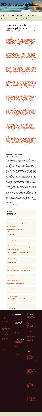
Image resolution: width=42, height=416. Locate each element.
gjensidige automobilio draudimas (20, 82)
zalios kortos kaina (27, 149)
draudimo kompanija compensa (17, 75)
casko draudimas (15, 54)
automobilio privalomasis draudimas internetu (24, 41)
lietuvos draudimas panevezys (18, 101)
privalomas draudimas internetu (29, 125)
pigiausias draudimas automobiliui (25, 116)
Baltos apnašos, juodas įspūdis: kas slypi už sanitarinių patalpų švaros (17, 250)
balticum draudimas (26, 45)
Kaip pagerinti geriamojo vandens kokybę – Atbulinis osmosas (16, 306)
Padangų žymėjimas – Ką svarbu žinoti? (12, 231)
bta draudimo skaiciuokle (31, 48)
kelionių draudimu (16, 164)
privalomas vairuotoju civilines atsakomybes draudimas (21, 127)
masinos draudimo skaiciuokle (28, 107)
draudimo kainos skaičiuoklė (31, 74)
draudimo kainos (24, 74)
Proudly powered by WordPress (10, 413)
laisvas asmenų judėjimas (30, 384)
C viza (31, 356)
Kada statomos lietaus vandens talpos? (13, 235)
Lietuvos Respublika (34, 397)
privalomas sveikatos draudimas (21, 126)
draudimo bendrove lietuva (19, 72)
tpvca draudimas (29, 139)
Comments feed (17, 356)
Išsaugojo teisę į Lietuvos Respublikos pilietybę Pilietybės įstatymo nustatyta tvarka (31, 374)
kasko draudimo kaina (18, 88)
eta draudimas (19, 81)
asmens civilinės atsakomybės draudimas (15, 31)
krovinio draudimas (20, 95)
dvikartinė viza (29, 357)
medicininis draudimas (26, 108)
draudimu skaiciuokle (9, 80)
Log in (16, 352)
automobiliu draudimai (19, 42)
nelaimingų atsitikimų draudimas (24, 112)
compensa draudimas (9, 59)
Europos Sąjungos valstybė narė (31, 361)
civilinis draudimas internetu (25, 57)
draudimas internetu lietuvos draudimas (16, 66)
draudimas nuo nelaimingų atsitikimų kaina (29, 69)
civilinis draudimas (18, 57)
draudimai (15, 60)
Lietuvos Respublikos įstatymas (31, 399)
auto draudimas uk (19, 33)
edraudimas (15, 81)
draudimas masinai (33, 68)
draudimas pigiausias (20, 70)
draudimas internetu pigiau (26, 66)
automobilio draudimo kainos (11, 40)
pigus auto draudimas (27, 118)
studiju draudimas (24, 137)
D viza (31, 357)
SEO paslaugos (10, 304)
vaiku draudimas (14, 145)
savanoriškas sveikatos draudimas (18, 136)
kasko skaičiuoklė (28, 89)
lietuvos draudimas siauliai (27, 101)
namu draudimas (31, 110)
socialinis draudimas (18, 137)
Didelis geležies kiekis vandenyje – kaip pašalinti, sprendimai (31, 326)
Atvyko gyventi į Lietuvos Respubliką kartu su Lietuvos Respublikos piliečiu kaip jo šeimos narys (31, 354)
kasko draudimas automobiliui (24, 86)
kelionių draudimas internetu (19, 93)
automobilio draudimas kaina (13, 38)
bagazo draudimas (20, 45)
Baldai (2, 12)
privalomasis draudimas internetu (18, 131)
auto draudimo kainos (25, 33)
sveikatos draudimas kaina (19, 138)
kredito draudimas (14, 95)
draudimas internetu (19, 65)
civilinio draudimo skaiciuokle (30, 56)
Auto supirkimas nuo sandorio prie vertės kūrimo (14, 221)
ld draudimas (11, 96)
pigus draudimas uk (8, 121)
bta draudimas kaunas (22, 47)
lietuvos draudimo (8, 103)
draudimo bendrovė (12, 72)
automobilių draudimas (26, 42)
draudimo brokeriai (15, 73)
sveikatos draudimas (30, 137)
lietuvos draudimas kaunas (30, 99)
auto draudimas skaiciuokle (12, 33)
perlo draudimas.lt (23, 114)
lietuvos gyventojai (29, 397)
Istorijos (2, 15)
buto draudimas (11, 52)
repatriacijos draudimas (9, 136)
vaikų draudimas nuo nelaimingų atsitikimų (24, 145)
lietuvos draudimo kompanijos (16, 103)
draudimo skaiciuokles (26, 79)
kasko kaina (24, 89)
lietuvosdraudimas (33, 103)
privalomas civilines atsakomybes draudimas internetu (21, 124)
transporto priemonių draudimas (11, 143)
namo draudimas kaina (25, 110)
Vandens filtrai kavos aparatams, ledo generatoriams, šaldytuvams (31, 330)
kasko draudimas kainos (19, 87)
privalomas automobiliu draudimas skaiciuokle (20, 123)
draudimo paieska (28, 76)
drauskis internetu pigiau (22, 80)
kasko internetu (19, 89)
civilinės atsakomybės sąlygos (21, 56)
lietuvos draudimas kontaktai (27, 100)
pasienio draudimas (28, 113)
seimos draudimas (11, 137)
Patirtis (30, 12)
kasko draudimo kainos (25, 88)
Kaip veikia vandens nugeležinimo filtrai (13, 280)
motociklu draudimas (29, 109)
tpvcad (19, 140)
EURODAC (33, 357)
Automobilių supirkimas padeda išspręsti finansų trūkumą (18, 345)
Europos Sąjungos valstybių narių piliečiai (32, 360)
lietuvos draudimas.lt (32, 102)
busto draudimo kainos (25, 51)
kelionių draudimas (12, 93)
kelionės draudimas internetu (30, 90)
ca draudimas (11, 53)
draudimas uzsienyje (23, 71)
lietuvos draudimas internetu (19, 98)
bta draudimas (30, 46)
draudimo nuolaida (22, 76)
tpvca (25, 139)
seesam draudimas (27, 136)
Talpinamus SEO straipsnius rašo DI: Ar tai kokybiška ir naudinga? (19, 333)
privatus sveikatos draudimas (27, 135)
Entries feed (17, 354)
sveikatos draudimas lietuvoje (28, 138)
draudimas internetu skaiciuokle (25, 67)
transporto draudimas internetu (25, 141)
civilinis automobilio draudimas (10, 57)
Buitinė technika (7, 12)
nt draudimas (31, 112)
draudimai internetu (29, 60)
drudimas (7, 81)
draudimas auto (20, 61)
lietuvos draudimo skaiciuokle (25, 103)
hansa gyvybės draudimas (29, 84)
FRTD (35, 361)
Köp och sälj (7, 15)
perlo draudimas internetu (16, 114)
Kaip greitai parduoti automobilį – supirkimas (13, 249)
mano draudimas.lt (24, 104)
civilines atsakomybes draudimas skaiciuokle (26, 55)
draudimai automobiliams (21, 60)
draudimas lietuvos (27, 68)
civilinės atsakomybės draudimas (29, 54)
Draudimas (13, 30)
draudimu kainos (33, 79)
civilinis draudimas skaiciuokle (13, 58)
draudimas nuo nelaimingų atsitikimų (17, 69)
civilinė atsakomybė (21, 54)
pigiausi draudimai (28, 114)
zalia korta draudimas (20, 149)
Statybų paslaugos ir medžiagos (13, 240)
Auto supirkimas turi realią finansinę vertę (13, 268)
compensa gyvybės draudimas (27, 59)
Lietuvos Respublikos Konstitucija (31, 398)
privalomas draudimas (20, 125)
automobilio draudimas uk (13, 39)
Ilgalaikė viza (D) (29, 368)
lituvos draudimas (8, 104)
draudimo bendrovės (27, 72)
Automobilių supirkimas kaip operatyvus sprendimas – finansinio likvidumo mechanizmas (20, 290)
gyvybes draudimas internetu (22, 83)
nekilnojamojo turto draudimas (13, 112)
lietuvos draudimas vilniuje (17, 102)
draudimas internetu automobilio (27, 65)
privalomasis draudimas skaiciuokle (29, 131)
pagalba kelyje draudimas (12, 113)
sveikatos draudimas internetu (10, 138)
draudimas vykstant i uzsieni (31, 71)
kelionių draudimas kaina (28, 93)
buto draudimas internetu (18, 52)
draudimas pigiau (13, 70)
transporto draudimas (16, 141)
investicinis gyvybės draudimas (17, 85)
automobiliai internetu (17, 34)
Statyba (25, 15)
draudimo (7, 72)
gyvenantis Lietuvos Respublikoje (31, 367)
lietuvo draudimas (30, 96)
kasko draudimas (17, 86)
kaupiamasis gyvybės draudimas (14, 90)
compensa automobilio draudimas (28, 58)
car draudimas (16, 53)
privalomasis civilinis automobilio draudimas (16, 130)
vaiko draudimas (24, 144)
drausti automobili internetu (30, 80)
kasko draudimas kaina (12, 87)
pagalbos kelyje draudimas (20, 113)
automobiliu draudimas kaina (16, 43)
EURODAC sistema (29, 358)
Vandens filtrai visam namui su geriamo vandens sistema (15, 283)
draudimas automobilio (27, 61)
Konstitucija (28, 381)
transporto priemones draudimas (17, 142)
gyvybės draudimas (15, 83)
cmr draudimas (20, 58)
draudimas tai (18, 71)
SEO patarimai (19, 319)
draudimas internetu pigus (16, 67)
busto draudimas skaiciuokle (17, 51)
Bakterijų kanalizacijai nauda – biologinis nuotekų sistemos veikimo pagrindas (18, 247)
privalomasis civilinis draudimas (28, 130)
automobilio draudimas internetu (18, 37)
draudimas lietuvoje (20, 68)
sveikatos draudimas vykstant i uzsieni (18, 139)
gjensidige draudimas (29, 82)
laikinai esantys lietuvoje (30, 383)
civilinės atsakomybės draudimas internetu (12, 55)
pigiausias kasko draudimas (30, 117)
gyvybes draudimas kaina (32, 83)
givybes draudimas (12, 82)
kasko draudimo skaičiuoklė (12, 89)
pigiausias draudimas (16, 116)
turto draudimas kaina (32, 143)
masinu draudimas (11, 108)
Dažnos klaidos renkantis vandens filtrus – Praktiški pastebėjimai (31, 320)
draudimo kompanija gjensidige (27, 75)
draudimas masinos (8, 69)
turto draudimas (18, 143)
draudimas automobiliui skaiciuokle (25, 62)
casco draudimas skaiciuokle (28, 53)
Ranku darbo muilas (15, 12)
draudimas (10, 61)
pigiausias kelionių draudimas (10, 118)
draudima (12, 60)
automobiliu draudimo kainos (17, 44)
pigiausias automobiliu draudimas (25, 115)
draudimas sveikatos (12, 71)
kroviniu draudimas (26, 95)
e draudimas (11, 81)
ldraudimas (15, 96)
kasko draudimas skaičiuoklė (10, 88)
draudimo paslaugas (16, 177)
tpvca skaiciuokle (14, 140)
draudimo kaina (19, 74)
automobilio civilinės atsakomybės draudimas (28, 34)
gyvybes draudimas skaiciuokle (10, 84)
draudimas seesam (26, 70)
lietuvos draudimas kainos (14, 99)
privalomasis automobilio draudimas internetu (20, 128)
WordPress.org (17, 357)
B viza (29, 356)
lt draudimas (13, 104)
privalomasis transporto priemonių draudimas (23, 132)
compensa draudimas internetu (17, 59)
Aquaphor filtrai (4, 326)
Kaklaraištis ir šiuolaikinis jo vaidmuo (12, 224)
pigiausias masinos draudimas (19, 118)
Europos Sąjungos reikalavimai (31, 359)
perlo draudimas (8, 114)
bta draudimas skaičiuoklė (16, 48)
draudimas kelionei (14, 68)
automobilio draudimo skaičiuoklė (22, 40)
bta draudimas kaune (29, 47)
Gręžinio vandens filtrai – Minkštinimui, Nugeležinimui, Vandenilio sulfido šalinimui (31, 333)
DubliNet (33, 356)
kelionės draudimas (22, 90)
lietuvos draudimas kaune (9, 100)
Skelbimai (13, 15)
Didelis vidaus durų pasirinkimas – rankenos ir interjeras (15, 291)
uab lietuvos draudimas (18, 144)
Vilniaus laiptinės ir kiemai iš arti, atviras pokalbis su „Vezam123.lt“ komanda (18, 223)
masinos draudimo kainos (20, 107)
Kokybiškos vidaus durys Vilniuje (11, 226)
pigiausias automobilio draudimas (14, 115)
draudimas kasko (8, 68)
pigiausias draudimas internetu (20, 117)
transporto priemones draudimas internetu (29, 142)
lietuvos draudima (12, 97)
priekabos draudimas (15, 121)
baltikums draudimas (32, 45)
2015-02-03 (15, 204)
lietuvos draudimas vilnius (25, 102)
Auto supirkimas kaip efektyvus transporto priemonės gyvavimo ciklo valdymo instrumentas (21, 260)
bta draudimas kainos (15, 47)
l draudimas (31, 95)
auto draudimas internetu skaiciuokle (17, 32)
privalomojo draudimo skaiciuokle (18, 135)
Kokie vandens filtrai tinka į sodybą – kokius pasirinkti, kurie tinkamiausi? (31, 342)
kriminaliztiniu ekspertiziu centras (31, 382)
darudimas (33, 59)
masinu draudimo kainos (18, 108)
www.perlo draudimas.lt (13, 149)
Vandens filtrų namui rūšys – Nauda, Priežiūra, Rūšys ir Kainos (16, 229)
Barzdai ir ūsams (19, 15)
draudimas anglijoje (15, 61)
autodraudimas (11, 34)
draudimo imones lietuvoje (12, 74)
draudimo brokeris (29, 73)
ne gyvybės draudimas (14, 111)
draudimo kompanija (9, 75)
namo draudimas (19, 110)
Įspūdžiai (26, 12)
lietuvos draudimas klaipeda (18, 100)
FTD (36, 361)
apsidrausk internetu (29, 30)
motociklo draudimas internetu (20, 109)
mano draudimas (18, 104)
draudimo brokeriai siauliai (22, 73)
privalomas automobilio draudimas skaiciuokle (23, 122)
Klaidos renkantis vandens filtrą (11, 262)
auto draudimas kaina (27, 32)
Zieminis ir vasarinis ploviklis (32, 15)
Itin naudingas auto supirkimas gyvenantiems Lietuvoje (15, 300)
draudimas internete (12, 65)
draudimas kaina (32, 67)
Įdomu (21, 12)
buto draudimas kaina (26, 52)
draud (10, 60)
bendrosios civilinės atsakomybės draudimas (12, 46)
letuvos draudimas (20, 96)
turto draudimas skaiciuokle (10, 144)
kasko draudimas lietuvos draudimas (29, 87)
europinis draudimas (25, 81)
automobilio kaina (30, 40)
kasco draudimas (11, 86)
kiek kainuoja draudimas (27, 94)
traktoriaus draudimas (23, 140)
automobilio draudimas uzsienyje (23, 39)
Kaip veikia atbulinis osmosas (11, 278)
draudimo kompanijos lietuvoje (14, 76)
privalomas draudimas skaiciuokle (11, 126)
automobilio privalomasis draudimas (11, 41)
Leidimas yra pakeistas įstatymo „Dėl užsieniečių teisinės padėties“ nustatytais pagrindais (31, 390)
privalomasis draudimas (9, 131)
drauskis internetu (15, 80)
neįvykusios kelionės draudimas (23, 111)
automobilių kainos (14, 45)
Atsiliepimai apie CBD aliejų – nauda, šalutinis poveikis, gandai (16, 232)
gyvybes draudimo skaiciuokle (20, 84)
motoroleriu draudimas (12, 110)
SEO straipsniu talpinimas (12, 245)
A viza (28, 356)
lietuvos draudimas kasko (22, 99)
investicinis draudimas (9, 85)
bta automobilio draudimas (24, 46)
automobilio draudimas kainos (23, 38)
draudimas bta (33, 62)
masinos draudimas (30, 104)
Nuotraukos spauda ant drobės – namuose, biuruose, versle (16, 298)
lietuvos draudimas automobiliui (26, 97)
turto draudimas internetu (25, 143)
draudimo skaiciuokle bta (9, 79)
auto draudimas (30, 31)
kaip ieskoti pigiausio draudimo (27, 85)
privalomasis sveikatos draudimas (11, 132)
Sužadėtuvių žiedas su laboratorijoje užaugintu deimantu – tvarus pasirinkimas (18, 270)
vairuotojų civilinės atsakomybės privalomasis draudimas (24, 146)
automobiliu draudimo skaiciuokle (27, 44)
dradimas (7, 60)
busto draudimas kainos (9, 51)
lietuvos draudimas (18, 97)
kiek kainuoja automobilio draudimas (18, 94)
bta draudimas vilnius (23, 48)
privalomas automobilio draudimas (24, 121)
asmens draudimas (25, 31)
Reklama (35, 12)
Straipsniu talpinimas (20, 339)
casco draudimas (21, 53)
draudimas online (8, 70)
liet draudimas (25, 96)
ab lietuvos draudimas (22, 30)
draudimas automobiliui (16, 62)
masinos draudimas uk (12, 107)
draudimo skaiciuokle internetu (18, 79)
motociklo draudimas (12, 109)
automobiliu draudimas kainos (25, 43)
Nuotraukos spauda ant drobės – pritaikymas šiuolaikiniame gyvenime (17, 252)
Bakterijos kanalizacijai (30, 313)
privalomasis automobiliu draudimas (16, 129)
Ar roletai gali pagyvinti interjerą (11, 234)
